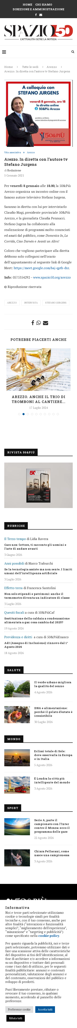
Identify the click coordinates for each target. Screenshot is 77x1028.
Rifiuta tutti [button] (15, 1018)
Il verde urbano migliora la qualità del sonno (52, 684)
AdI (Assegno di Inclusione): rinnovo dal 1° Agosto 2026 (36, 645)
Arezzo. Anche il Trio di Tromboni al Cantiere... (38, 399)
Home (27, 4)
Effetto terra (13, 588)
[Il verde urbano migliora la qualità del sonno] (17, 688)
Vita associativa (12, 152)
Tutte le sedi (30, 67)
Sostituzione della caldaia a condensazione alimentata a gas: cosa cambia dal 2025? (37, 620)
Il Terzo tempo (15, 539)
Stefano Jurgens (56, 302)
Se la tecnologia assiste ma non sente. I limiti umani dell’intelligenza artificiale (38, 571)
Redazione (14, 170)
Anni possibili (14, 563)
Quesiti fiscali (14, 612)
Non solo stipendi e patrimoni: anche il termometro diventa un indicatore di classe (37, 596)
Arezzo (52, 67)
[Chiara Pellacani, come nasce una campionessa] (17, 857)
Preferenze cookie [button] (19, 1009)
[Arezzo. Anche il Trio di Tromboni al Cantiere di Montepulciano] (38, 369)
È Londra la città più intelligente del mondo (52, 780)
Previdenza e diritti (18, 637)
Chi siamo (43, 4)
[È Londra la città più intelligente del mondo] (17, 785)
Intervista (31, 302)
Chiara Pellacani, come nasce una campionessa (51, 853)
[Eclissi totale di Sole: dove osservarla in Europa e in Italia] (17, 757)
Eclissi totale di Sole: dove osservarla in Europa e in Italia (53, 755)
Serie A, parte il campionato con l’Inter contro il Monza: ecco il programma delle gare (52, 826)
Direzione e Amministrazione (38, 9)
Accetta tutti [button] (45, 1009)
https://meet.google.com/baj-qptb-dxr (41, 268)
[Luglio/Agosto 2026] (38, 485)
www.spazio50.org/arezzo (52, 277)
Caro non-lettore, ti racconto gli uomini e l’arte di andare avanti (35, 547)
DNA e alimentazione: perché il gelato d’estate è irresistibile (53, 712)
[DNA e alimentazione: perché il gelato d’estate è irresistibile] (17, 714)
